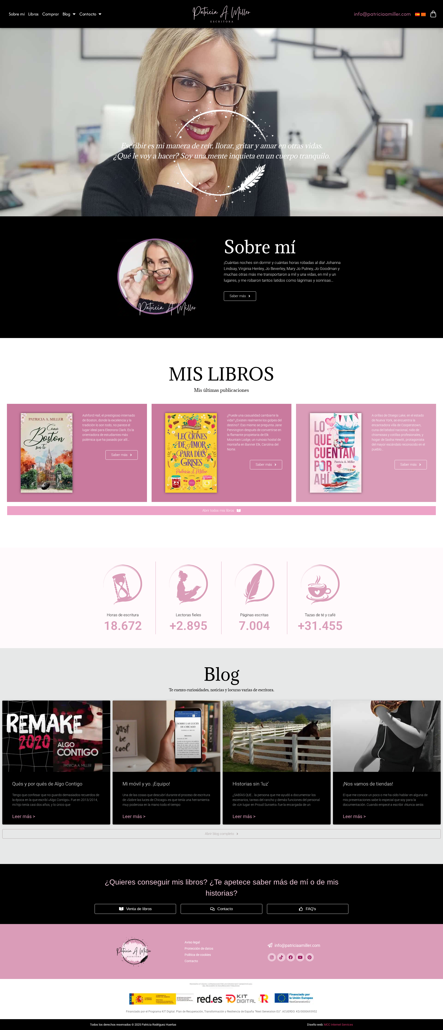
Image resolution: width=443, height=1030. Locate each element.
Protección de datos (199, 948)
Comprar (50, 14)
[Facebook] (291, 957)
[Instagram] (272, 957)
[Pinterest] (309, 957)
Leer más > (23, 816)
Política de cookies (198, 955)
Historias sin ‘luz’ (251, 784)
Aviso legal (192, 942)
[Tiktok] (281, 957)
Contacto (87, 14)
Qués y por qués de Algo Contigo (47, 784)
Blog (66, 14)
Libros (33, 14)
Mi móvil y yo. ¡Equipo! (146, 784)
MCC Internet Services (338, 1024)
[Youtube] (300, 957)
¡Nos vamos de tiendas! (368, 784)
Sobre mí (16, 14)
